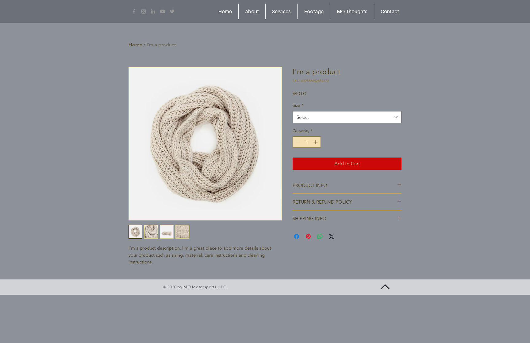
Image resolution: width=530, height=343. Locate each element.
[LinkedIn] (153, 11)
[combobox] (347, 117)
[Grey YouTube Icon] (162, 11)
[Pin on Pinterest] (308, 236)
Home (135, 45)
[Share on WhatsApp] (320, 236)
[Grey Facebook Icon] (134, 11)
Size (298, 105)
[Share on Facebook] (296, 236)
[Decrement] (297, 142)
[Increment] (316, 142)
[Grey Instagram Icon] (143, 11)
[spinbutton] (306, 142)
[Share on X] (331, 236)
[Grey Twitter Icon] (172, 11)
